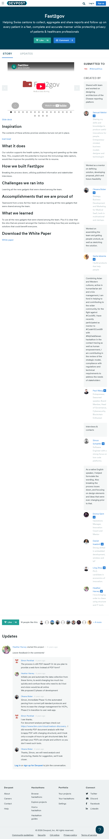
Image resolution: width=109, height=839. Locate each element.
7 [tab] (35, 112)
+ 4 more (97, 622)
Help (6, 808)
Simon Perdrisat (27, 660)
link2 (9, 139)
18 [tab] (39, 115)
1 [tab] (11, 112)
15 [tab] (67, 112)
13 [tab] (59, 112)
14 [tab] (63, 112)
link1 (4, 139)
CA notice (54, 835)
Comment (66, 40)
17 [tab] (35, 115)
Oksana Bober (99, 189)
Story (7, 53)
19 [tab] (43, 115)
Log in (91, 3)
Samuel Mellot (99, 112)
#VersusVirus (96, 68)
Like (44, 40)
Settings (62, 803)
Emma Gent (98, 513)
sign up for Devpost (33, 765)
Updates (26, 53)
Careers (8, 798)
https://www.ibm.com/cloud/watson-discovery (43, 726)
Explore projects (39, 802)
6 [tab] (31, 112)
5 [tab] (27, 112)
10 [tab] (47, 112)
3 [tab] (19, 112)
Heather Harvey (20, 647)
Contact (8, 803)
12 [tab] (55, 112)
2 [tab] (15, 112)
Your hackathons (66, 798)
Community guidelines (22, 835)
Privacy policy (70, 835)
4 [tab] (23, 112)
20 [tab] (47, 115)
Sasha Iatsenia (99, 256)
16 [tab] (71, 112)
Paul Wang (98, 390)
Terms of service (89, 835)
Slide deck (7, 119)
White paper (8, 239)
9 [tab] (43, 112)
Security (42, 835)
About (7, 793)
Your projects (65, 793)
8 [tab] (39, 112)
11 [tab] (51, 112)
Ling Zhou (97, 567)
